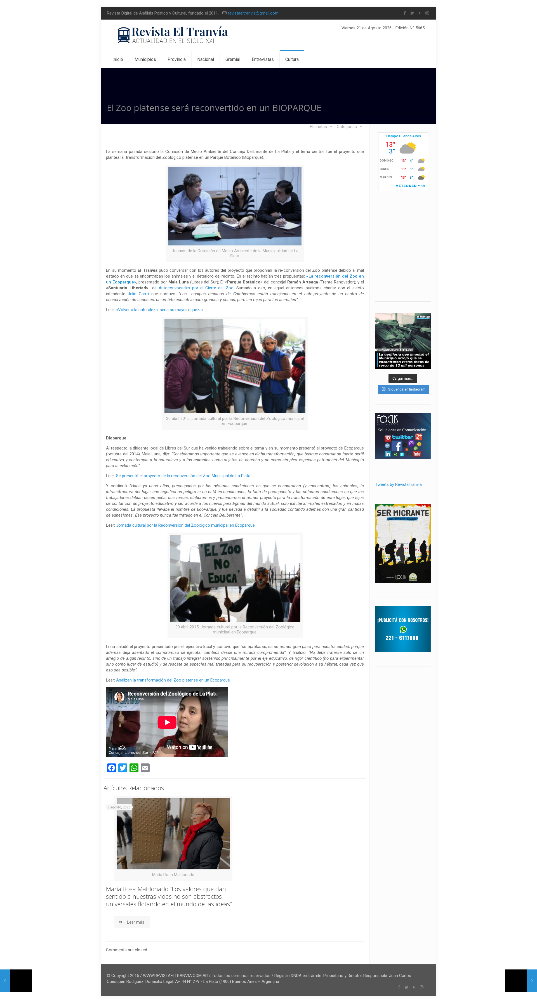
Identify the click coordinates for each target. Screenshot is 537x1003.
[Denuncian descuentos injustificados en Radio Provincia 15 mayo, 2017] (521, 980)
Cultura (411, 106)
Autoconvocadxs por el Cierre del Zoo (196, 287)
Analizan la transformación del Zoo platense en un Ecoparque (173, 680)
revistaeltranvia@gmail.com (253, 13)
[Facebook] (405, 13)
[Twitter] (412, 13)
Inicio (366, 106)
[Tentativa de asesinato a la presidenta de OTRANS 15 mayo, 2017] (16, 980)
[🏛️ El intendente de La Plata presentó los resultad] (403, 341)
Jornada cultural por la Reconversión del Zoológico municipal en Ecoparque (185, 525)
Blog (388, 106)
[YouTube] (420, 13)
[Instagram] (427, 13)
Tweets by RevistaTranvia (398, 484)
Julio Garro (138, 293)
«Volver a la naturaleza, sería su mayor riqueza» (160, 309)
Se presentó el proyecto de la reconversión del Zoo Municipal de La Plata (183, 475)
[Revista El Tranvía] (173, 35)
